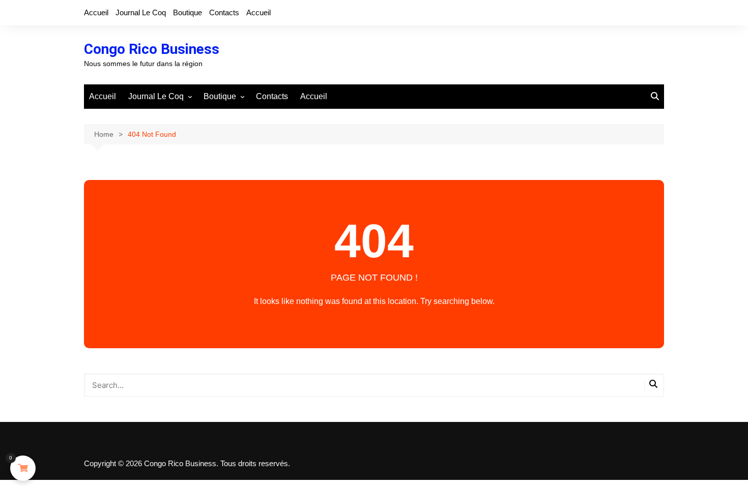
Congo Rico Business (151, 49)
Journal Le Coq (141, 12)
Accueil (96, 12)
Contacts (224, 12)
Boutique (187, 12)
